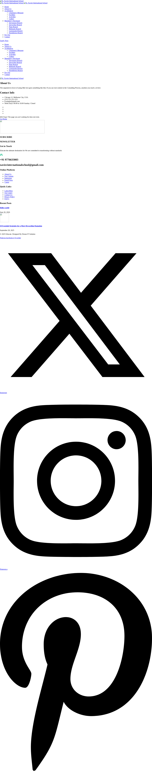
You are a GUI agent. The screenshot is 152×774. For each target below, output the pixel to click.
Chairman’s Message (16, 13)
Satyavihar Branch (15, 25)
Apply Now (4, 41)
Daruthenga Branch (16, 33)
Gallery (11, 19)
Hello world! (4, 208)
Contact (7, 37)
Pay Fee (7, 35)
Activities (12, 17)
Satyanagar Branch (15, 23)
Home (6, 7)
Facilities (12, 15)
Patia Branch (13, 27)
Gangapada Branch (15, 31)
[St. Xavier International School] (11, 1)
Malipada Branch (15, 29)
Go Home (3, 119)
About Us (7, 9)
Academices (8, 11)
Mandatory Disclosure (12, 21)
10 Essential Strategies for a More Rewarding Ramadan (21, 226)
